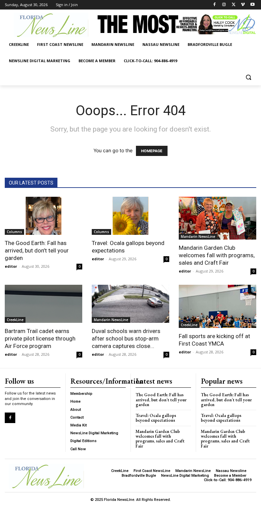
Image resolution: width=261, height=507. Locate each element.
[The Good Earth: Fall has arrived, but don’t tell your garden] (43, 216)
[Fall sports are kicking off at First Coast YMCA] (217, 306)
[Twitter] (234, 5)
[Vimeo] (243, 5)
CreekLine (15, 319)
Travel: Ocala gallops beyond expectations (156, 418)
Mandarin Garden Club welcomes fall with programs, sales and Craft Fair (217, 255)
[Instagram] (224, 5)
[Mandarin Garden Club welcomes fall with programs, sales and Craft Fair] (217, 218)
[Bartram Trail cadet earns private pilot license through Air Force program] (43, 304)
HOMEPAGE (151, 150)
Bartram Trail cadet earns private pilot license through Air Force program (40, 338)
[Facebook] (215, 5)
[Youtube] (252, 5)
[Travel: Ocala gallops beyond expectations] (130, 216)
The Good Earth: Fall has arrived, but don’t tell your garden (37, 250)
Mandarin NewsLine (198, 236)
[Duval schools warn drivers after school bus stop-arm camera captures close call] (130, 304)
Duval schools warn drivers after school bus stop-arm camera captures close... (126, 338)
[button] (248, 77)
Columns (14, 231)
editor (11, 266)
